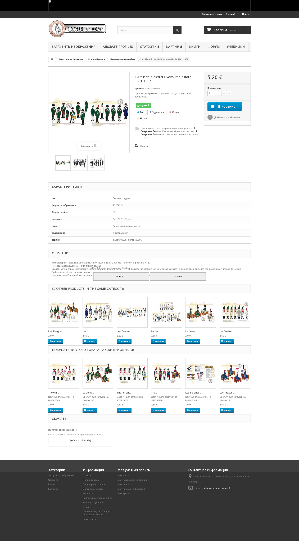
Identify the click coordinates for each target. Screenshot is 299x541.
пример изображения (62, 429)
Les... (86, 331)
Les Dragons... (56, 331)
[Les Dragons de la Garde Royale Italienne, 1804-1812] (63, 312)
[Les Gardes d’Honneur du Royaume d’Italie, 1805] (132, 312)
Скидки (87, 475)
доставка (88, 493)
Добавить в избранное (227, 117)
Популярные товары (94, 484)
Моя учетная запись (133, 470)
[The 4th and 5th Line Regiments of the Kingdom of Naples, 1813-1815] (132, 373)
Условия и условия (93, 502)
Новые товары (91, 480)
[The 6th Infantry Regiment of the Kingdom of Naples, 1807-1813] (63, 373)
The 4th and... (124, 392)
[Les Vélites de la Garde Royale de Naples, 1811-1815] (235, 312)
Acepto (178, 276)
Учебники (236, 46)
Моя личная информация (131, 489)
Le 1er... (155, 331)
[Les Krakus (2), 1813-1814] (235, 373)
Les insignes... (193, 392)
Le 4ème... (191, 331)
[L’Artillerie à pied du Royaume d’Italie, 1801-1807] (62, 163)
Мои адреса (123, 484)
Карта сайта (89, 519)
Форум (214, 46)
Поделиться (157, 112)
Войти (245, 14)
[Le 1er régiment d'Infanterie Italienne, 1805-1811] (166, 312)
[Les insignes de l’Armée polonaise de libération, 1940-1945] (200, 373)
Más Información (101, 268)
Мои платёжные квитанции (132, 480)
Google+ (176, 112)
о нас (86, 507)
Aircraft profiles (118, 46)
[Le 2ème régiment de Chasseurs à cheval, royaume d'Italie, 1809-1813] (98, 373)
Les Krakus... (227, 392)
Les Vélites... (227, 331)
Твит (141, 112)
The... (154, 392)
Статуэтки (149, 46)
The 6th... (53, 392)
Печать (144, 146)
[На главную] (52, 59)
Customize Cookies (120, 268)
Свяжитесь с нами (212, 14)
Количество (214, 88)
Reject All (121, 276)
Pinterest (144, 118)
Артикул (139, 88)
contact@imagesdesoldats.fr (216, 488)
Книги (195, 46)
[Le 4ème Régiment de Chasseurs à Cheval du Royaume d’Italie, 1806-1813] (200, 312)
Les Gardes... (124, 331)
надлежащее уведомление (97, 498)
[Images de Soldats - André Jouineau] (80, 28)
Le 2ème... (88, 392)
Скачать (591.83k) (81, 440)
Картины (174, 46)
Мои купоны (124, 493)
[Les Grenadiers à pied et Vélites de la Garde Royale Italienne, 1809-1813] (98, 312)
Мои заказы (123, 475)
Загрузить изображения (74, 46)
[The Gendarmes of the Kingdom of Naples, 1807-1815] (166, 373)
